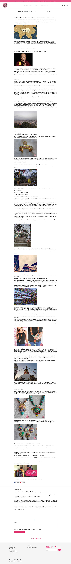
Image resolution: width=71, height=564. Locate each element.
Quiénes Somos (12, 547)
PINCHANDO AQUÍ (39, 479)
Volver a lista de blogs (36, 538)
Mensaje (15, 522)
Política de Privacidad (13, 550)
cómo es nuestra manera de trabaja (24, 457)
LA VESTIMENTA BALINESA (51, 19)
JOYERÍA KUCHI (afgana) (40, 19)
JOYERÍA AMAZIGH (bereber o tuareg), (29, 19)
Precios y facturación (13, 551)
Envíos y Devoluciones (13, 548)
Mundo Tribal (13, 561)
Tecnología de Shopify (18, 561)
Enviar (59, 550)
